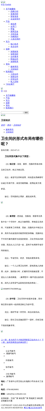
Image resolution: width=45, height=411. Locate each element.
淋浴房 (13, 24)
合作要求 (14, 57)
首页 (3, 125)
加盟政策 (14, 52)
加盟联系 (14, 62)
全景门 (13, 26)
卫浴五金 (14, 34)
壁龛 (12, 29)
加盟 (8, 49)
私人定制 (14, 82)
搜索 (26, 112)
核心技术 (14, 44)
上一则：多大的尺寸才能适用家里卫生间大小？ (21, 340)
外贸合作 (14, 79)
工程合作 (14, 74)
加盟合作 (14, 77)
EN (5, 91)
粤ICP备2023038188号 (33, 408)
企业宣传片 (15, 19)
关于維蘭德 (10, 9)
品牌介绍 (14, 11)
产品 (8, 21)
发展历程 (14, 14)
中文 (3, 4)
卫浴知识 (14, 69)
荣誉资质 (14, 16)
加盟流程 (14, 54)
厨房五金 (14, 31)
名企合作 (14, 46)
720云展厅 (10, 84)
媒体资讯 (14, 67)
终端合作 (14, 59)
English (8, 4)
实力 (8, 41)
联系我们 (9, 72)
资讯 (8, 64)
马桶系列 (14, 36)
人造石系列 (15, 39)
